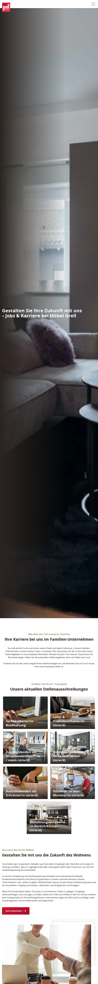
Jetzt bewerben (14, 910)
